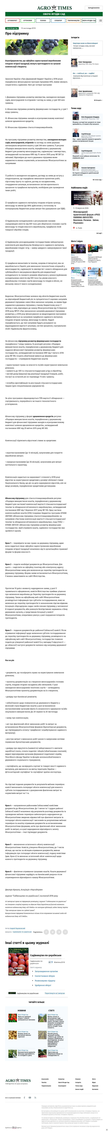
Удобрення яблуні (43, 985)
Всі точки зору (97, 179)
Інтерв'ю (78, 1082)
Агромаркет (12, 20)
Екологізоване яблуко (45, 976)
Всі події (99, 233)
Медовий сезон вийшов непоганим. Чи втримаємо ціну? (86, 157)
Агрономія (27, 20)
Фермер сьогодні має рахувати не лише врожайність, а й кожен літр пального (87, 123)
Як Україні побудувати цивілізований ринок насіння (86, 174)
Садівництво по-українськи (22, 932)
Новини (77, 1079)
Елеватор (58, 20)
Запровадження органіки (46, 971)
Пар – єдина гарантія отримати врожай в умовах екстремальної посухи (87, 140)
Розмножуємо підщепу (45, 981)
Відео (94, 1082)
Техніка (43, 20)
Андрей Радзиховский (17, 928)
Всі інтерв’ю (97, 100)
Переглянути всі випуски (55, 993)
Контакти (95, 1089)
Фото (94, 1079)
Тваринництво (74, 20)
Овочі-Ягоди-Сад (89, 20)
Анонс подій (79, 1089)
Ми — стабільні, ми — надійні (83, 73)
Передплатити (93, 8)
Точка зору (78, 1086)
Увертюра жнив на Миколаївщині (85, 43)
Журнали (95, 1086)
